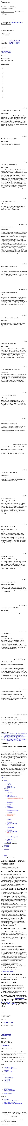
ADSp (5, 1093)
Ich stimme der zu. (12, 22)
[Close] (1, 1)
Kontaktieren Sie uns (9, 1067)
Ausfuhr (9, 806)
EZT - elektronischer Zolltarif (11, 1100)
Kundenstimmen (11, 787)
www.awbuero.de (6, 52)
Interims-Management (12, 837)
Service (8, 783)
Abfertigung (10, 802)
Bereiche (9, 825)
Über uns (9, 784)
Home (5, 780)
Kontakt (7, 849)
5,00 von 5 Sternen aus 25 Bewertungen (10, 851)
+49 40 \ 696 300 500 (14, 41)
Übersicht (9, 795)
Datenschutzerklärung (15, 22)
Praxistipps (6, 1070)
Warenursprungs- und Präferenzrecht (13, 1103)
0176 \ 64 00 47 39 (5, 1002)
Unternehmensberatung (12, 810)
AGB (10, 1093)
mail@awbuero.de (6, 51)
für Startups (6, 845)
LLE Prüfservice (11, 814)
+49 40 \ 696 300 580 (14, 43)
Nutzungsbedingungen (9, 1090)
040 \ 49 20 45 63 (19, 998)
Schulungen (7, 1081)
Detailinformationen (12, 796)
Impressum (6, 1088)
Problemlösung (10, 827)
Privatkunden (10, 807)
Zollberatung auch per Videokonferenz (10, 853)
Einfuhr (9, 804)
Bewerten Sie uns (8, 1071)
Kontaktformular (12, 1003)
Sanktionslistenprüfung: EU (10, 1102)
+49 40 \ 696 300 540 (14, 42)
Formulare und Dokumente (10, 1068)
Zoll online (6, 1099)
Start (8, 781)
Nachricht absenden (5, 23)
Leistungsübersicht (8, 1077)
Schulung (9, 819)
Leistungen (9, 786)
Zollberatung (4, 777)
